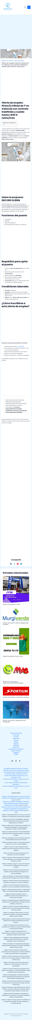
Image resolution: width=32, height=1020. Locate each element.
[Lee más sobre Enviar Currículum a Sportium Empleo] (16, 691)
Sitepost (16, 742)
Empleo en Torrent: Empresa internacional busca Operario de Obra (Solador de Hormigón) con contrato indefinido (16, 871)
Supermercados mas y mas (13, 656)
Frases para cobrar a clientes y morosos (16, 774)
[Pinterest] (17, 564)
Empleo (4, 60)
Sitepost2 (16, 744)
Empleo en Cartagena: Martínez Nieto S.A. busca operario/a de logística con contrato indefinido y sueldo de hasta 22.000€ (16, 914)
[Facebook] (11, 564)
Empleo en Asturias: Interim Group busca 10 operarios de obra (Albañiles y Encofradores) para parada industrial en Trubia (16, 859)
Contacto (16, 737)
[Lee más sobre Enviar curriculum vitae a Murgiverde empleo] (16, 614)
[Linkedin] (21, 564)
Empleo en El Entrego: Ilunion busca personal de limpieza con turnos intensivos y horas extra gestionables (16, 964)
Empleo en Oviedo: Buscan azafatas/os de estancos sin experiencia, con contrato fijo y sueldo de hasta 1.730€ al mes (16, 982)
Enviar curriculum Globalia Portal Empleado (14, 721)
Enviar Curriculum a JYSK (11, 604)
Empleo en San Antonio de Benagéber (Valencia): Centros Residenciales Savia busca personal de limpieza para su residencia (16, 803)
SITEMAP (16, 754)
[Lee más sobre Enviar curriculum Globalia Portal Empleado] (16, 710)
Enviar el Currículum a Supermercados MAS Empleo (13, 682)
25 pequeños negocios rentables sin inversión (16, 768)
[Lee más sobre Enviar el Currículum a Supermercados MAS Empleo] (16, 670)
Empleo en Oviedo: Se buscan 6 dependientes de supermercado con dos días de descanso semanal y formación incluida (16, 908)
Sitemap (16, 740)
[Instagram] (16, 761)
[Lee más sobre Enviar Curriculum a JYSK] (16, 589)
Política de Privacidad (16, 733)
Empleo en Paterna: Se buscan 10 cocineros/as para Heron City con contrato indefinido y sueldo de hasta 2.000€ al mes (16, 957)
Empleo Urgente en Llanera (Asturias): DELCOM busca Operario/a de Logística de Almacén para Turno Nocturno (16, 920)
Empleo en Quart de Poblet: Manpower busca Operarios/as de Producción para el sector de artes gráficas (16, 848)
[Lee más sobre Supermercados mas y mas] (16, 641)
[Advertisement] (16, 32)
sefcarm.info (16, 747)
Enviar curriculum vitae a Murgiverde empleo (15, 623)
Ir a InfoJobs (21, 346)
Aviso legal (16, 735)
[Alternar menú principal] (29, 7)
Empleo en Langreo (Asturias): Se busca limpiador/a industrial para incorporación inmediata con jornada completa (16, 833)
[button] (25, 7)
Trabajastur (16, 745)
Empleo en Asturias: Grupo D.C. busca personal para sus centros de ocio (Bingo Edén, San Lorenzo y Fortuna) (16, 865)
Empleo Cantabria (16, 751)
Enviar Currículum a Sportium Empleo (16, 697)
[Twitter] (14, 564)
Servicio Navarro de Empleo (16, 749)
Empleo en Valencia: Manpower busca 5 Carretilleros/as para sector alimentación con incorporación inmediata (16, 895)
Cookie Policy (16, 738)
